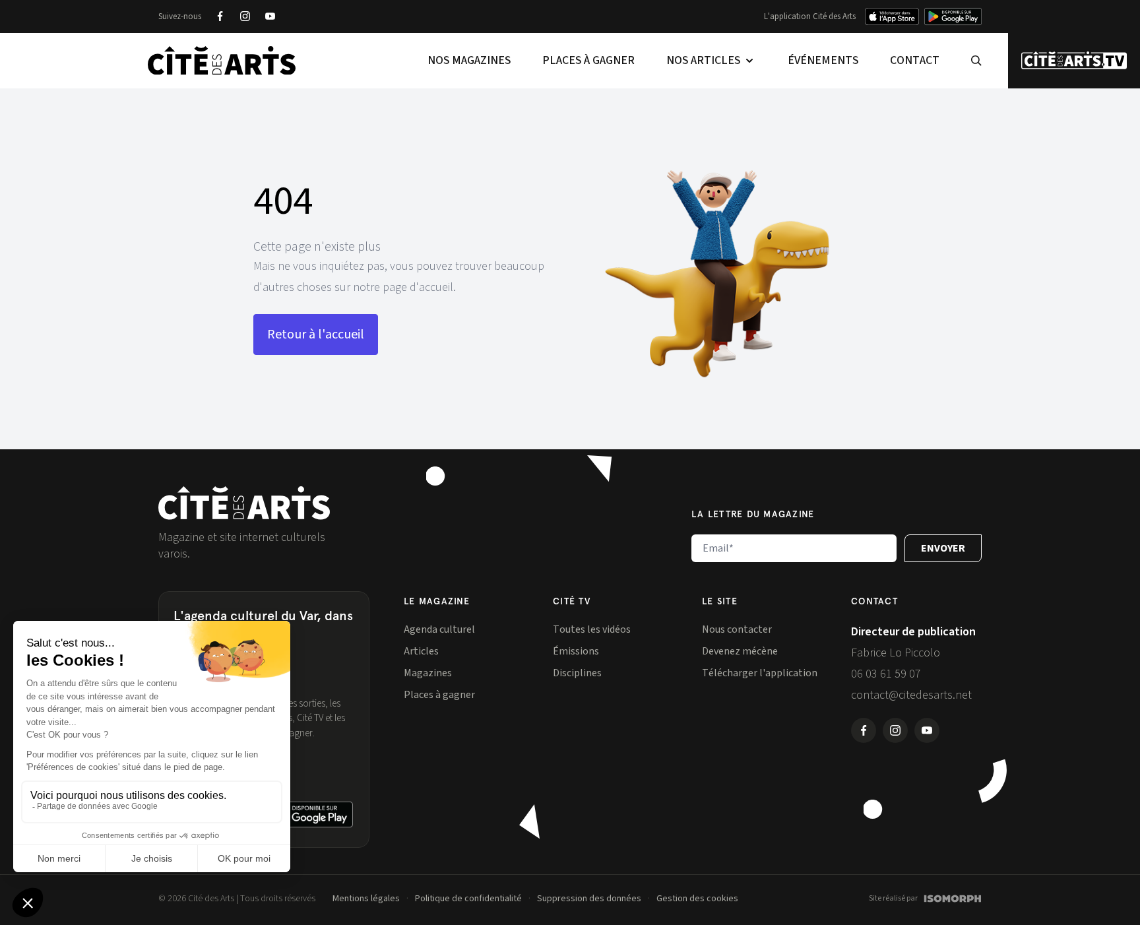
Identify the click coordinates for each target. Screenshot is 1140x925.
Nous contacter (737, 629)
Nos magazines (469, 60)
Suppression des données (589, 898)
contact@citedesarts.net (911, 695)
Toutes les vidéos (592, 629)
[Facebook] (219, 16)
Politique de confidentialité (468, 898)
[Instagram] (245, 16)
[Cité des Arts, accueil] (244, 503)
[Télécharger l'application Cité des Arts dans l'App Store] (892, 16)
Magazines (428, 673)
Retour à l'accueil (315, 334)
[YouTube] (270, 16)
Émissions (576, 651)
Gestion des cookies (697, 898)
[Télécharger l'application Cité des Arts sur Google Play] (953, 16)
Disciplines (577, 673)
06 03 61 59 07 (886, 674)
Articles (421, 651)
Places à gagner (588, 60)
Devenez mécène (740, 651)
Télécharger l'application (759, 673)
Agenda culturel (439, 629)
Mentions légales (366, 898)
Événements (823, 60)
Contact (914, 60)
